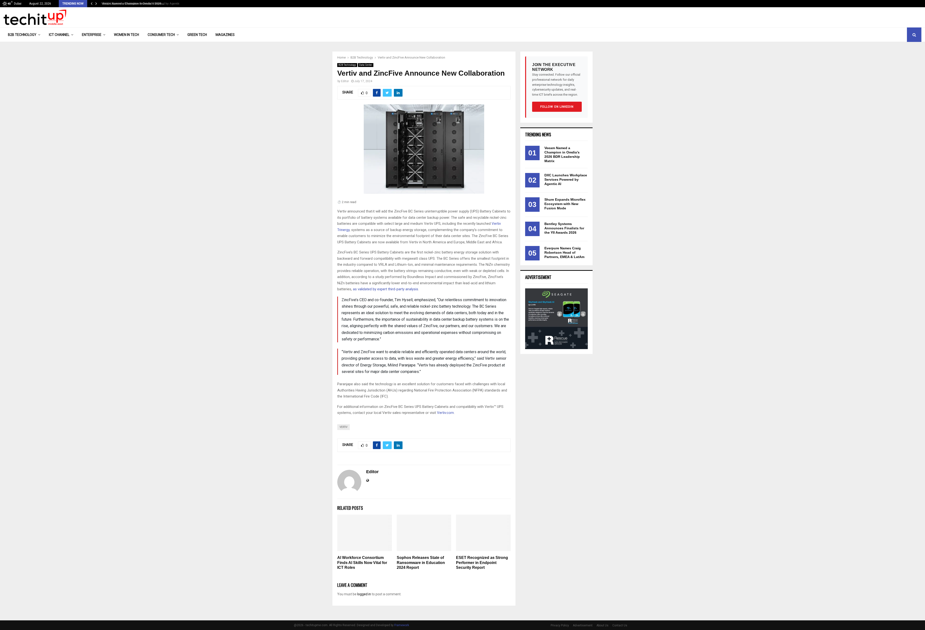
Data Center (365, 65)
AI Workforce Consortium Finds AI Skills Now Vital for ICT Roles (362, 563)
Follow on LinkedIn (557, 106)
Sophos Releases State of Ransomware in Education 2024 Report (421, 563)
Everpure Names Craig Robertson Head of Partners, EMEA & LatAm (564, 252)
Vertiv (343, 427)
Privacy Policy (560, 625)
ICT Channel (59, 35)
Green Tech (197, 35)
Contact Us (619, 625)
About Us (602, 625)
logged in (364, 594)
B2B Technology (22, 35)
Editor (345, 81)
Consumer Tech (161, 35)
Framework (401, 625)
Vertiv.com (445, 413)
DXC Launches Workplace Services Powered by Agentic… (140, 3)
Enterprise (91, 35)
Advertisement (583, 625)
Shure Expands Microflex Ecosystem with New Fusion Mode (565, 204)
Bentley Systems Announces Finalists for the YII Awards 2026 (564, 228)
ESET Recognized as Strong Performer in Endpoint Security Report (482, 563)
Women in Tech (126, 35)
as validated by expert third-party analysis (385, 289)
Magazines (225, 35)
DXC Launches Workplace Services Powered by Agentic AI (565, 179)
